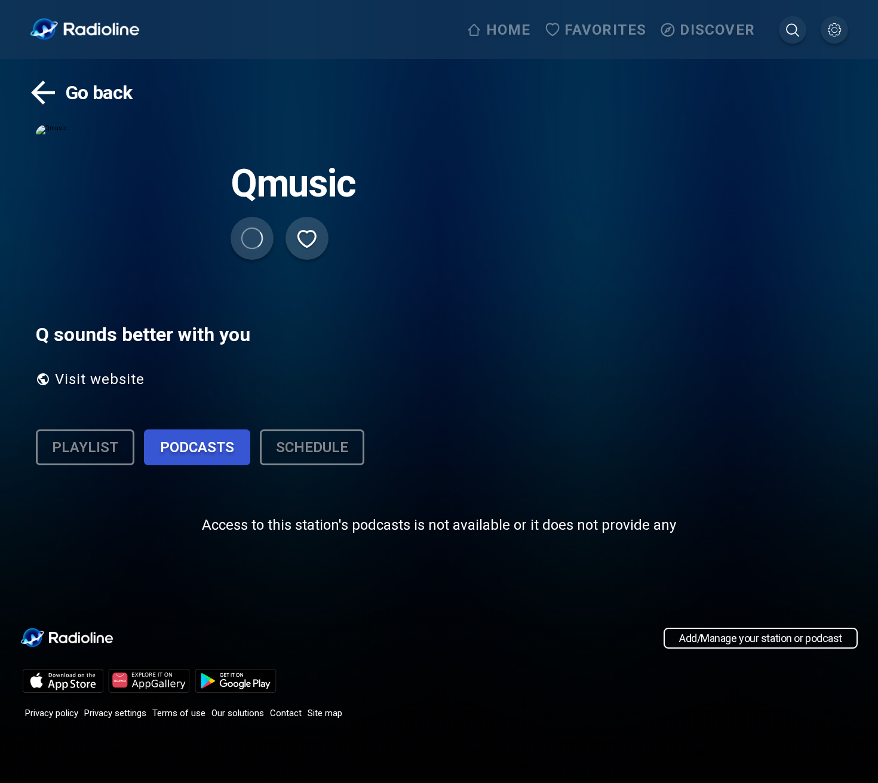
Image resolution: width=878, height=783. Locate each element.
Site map (325, 713)
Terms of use (178, 713)
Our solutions (237, 713)
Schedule (312, 447)
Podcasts (197, 447)
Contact (286, 713)
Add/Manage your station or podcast (760, 638)
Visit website (100, 379)
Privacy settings (115, 713)
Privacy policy (51, 713)
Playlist (85, 447)
